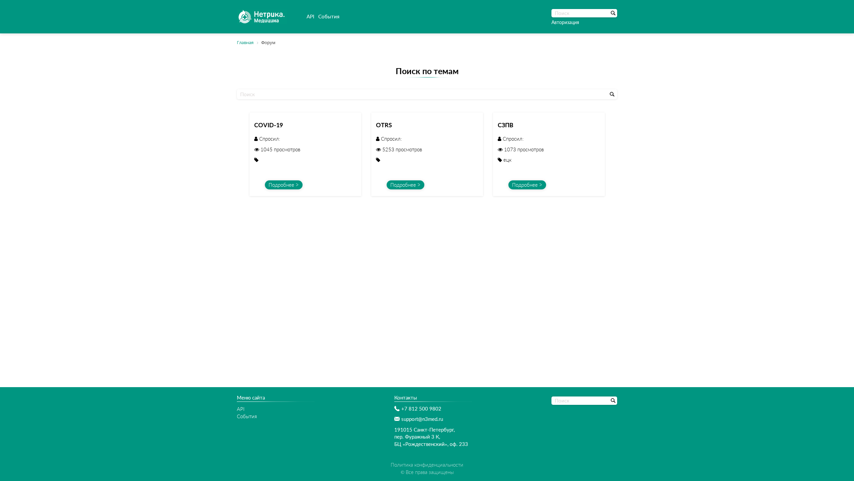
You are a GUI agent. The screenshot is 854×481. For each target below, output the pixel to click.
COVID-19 (268, 125)
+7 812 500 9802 (421, 409)
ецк (507, 160)
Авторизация (565, 22)
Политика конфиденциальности (427, 465)
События (328, 16)
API (310, 16)
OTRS (384, 125)
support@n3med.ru (422, 419)
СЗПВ (505, 125)
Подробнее (281, 185)
